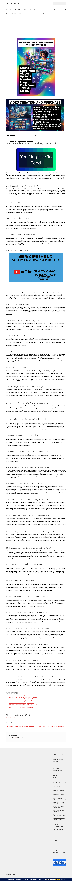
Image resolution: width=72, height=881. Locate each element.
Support (12, 18)
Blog (15, 9)
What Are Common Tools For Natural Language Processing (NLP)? (21, 703)
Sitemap (7, 18)
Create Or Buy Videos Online (11, 13)
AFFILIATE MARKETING (58, 759)
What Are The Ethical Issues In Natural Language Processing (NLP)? (22, 700)
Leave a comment (30, 141)
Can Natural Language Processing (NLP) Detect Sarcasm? (20, 708)
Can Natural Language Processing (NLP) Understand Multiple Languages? (23, 697)
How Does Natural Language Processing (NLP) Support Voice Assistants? (23, 704)
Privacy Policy (38, 13)
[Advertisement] (36, 29)
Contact (29, 9)
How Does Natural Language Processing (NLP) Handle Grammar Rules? (22, 695)
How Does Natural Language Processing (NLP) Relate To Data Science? (22, 701)
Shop (44, 13)
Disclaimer (21, 13)
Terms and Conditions (20, 18)
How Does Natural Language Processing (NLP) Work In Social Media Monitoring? (24, 698)
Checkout (24, 9)
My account (32, 13)
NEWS (55, 763)
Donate (26, 13)
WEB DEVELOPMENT (58, 770)
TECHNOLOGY (12, 135)
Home (7, 9)
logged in (15, 737)
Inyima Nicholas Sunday (22, 141)
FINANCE (56, 761)
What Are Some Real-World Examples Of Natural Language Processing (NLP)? (24, 706)
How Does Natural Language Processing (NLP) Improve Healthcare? (22, 707)
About (11, 9)
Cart (19, 9)
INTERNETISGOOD (12, 3)
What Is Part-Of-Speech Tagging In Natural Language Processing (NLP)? (51, 726)
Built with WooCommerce (11, 874)
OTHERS (56, 766)
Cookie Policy (35, 9)
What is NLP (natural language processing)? (14, 717)
